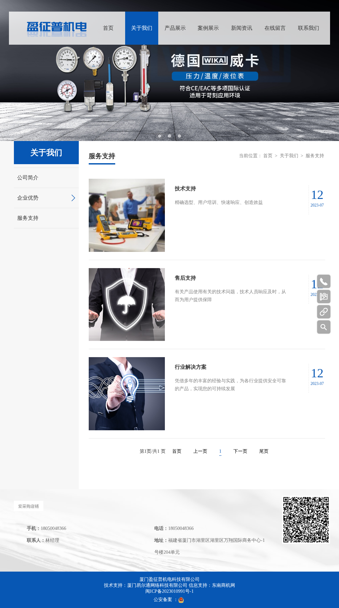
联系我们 (308, 28)
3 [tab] (179, 136)
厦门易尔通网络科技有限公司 (157, 585)
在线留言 (275, 28)
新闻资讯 (241, 28)
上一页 (200, 451)
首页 (108, 28)
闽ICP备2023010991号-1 (169, 591)
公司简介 (27, 177)
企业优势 (27, 198)
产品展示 (175, 28)
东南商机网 (223, 585)
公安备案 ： (166, 599)
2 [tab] (169, 136)
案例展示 (208, 28)
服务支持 (27, 218)
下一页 (240, 451)
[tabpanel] (169, 70)
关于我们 (141, 28)
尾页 (263, 451)
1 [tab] (159, 136)
